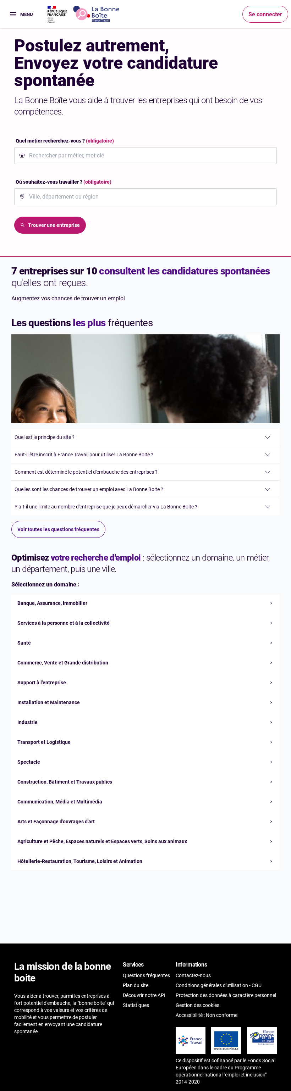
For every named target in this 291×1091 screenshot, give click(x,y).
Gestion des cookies (197, 1005)
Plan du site (135, 985)
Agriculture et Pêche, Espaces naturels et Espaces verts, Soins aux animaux (102, 841)
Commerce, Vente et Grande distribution (62, 663)
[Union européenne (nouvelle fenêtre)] (226, 1040)
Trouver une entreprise (54, 225)
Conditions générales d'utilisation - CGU (219, 985)
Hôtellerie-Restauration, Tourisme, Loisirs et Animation (79, 861)
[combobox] (150, 155)
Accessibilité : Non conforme (206, 1015)
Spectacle (28, 762)
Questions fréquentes (146, 975)
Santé (24, 643)
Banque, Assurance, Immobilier (52, 603)
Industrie (27, 722)
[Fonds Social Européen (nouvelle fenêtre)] (262, 1037)
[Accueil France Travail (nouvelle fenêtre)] (191, 1040)
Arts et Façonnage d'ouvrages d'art (56, 821)
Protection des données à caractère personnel (226, 995)
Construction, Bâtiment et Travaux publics (64, 782)
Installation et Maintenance (48, 702)
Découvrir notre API (144, 995)
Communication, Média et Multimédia (59, 802)
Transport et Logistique (44, 742)
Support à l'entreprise (41, 682)
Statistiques (136, 1005)
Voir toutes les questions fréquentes (58, 529)
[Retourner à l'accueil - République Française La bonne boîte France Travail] (83, 14)
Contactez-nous (193, 975)
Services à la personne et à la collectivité (63, 623)
